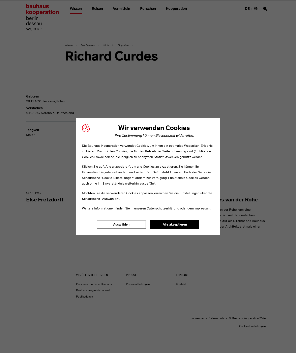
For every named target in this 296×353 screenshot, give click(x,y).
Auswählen (121, 224)
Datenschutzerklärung (163, 208)
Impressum (202, 208)
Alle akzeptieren (175, 224)
